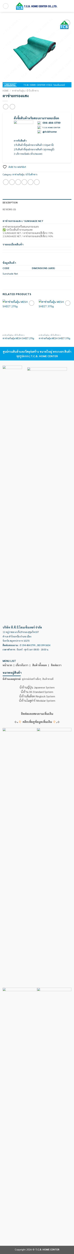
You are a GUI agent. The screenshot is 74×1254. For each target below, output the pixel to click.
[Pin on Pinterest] (30, 182)
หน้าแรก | (9, 665)
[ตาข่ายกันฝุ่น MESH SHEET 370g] (55, 316)
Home (6, 90)
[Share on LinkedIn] (37, 182)
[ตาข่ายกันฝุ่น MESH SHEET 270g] (19, 316)
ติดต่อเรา (56, 665)
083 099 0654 (43, 645)
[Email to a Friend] (24, 182)
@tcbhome (50, 131)
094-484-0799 (51, 122)
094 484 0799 (28, 645)
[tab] (12, 679)
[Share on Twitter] (18, 182)
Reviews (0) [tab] (9, 209)
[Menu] (5, 6)
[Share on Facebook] (12, 182)
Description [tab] (10, 202)
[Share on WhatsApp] (6, 182)
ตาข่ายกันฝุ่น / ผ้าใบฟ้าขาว (25, 90)
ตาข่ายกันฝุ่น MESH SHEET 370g (54, 338)
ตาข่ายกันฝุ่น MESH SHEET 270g (18, 338)
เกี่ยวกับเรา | (24, 665)
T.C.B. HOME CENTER (51, 127)
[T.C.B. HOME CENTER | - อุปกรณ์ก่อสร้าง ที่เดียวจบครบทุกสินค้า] (37, 6)
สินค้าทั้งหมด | (41, 665)
